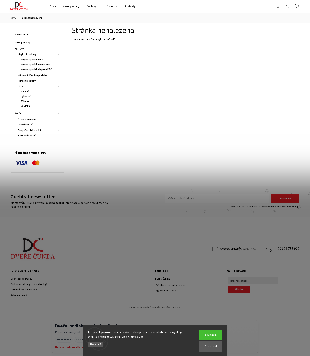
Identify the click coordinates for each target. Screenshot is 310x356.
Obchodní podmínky (21, 279)
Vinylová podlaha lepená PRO (36, 69)
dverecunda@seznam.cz (238, 248)
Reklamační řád (19, 295)
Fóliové (25, 101)
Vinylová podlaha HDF (32, 59)
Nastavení (95, 344)
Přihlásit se (285, 198)
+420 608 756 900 (286, 248)
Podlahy (19, 49)
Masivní (25, 91)
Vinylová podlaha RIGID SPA (35, 64)
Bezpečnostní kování (29, 130)
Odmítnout (211, 346)
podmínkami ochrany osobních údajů (280, 206)
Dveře (17, 113)
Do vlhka (25, 106)
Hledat (239, 289)
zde (141, 337)
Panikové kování (27, 135)
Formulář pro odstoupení (24, 289)
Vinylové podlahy (27, 54)
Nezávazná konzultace (69, 347)
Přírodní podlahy (27, 81)
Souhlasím (211, 335)
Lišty (20, 86)
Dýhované (26, 96)
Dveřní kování (25, 125)
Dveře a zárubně (27, 119)
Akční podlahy (22, 43)
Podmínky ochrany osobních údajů (29, 284)
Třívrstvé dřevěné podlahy (32, 75)
